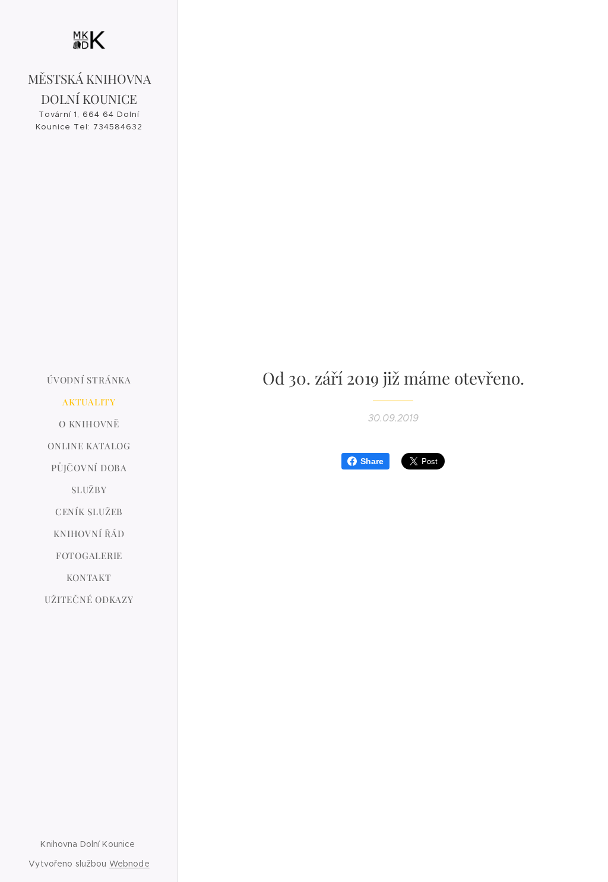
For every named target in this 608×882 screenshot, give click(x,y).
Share (372, 461)
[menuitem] (89, 380)
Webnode (129, 863)
